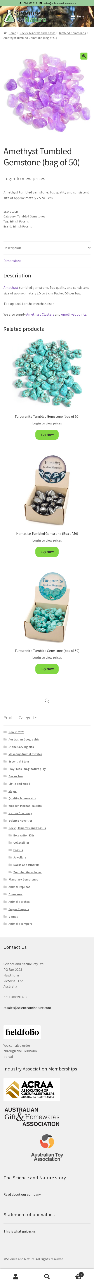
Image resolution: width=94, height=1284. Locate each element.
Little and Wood (19, 784)
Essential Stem (19, 761)
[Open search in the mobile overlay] (47, 701)
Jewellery (19, 857)
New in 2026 (16, 732)
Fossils (18, 850)
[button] (83, 56)
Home (12, 33)
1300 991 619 (30, 3)
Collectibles (21, 843)
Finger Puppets (19, 909)
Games (13, 916)
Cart (72, 1273)
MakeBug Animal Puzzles (25, 754)
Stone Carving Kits (21, 747)
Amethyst (10, 287)
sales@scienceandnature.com (60, 3)
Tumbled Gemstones (72, 33)
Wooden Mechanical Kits (25, 806)
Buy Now (47, 434)
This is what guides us (19, 1231)
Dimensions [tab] (12, 260)
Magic (13, 791)
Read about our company (22, 1194)
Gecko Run (16, 776)
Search (47, 1276)
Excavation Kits (24, 835)
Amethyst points (73, 314)
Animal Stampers (20, 924)
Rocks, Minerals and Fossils (38, 33)
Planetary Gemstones (23, 879)
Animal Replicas (19, 887)
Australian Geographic (24, 739)
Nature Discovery (20, 813)
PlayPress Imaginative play (27, 769)
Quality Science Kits (22, 798)
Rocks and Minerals (26, 865)
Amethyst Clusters (40, 314)
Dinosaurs (16, 894)
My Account (15, 1276)
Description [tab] (12, 248)
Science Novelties (21, 820)
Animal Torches (19, 902)
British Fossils (19, 221)
